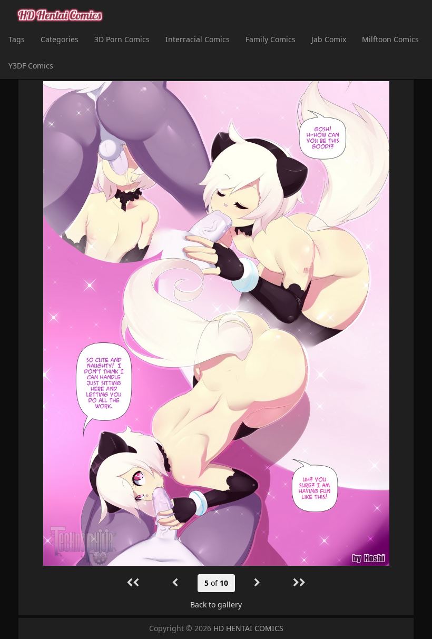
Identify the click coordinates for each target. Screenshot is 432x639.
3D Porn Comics (122, 39)
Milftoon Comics (390, 39)
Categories (59, 39)
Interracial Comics (197, 39)
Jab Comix (328, 39)
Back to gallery (216, 604)
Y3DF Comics (30, 66)
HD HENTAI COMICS (248, 628)
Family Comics (271, 39)
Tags (16, 39)
